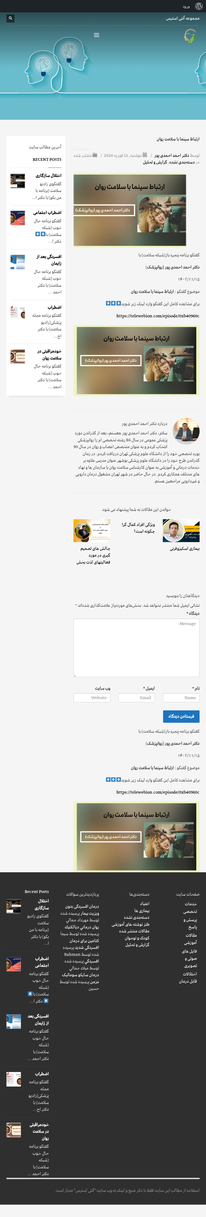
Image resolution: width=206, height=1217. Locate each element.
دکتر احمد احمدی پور (171, 155)
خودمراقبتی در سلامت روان (49, 354)
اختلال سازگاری (48, 176)
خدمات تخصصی (190, 907)
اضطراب (54, 307)
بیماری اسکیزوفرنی (185, 548)
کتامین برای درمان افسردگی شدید (84, 944)
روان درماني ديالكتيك (82, 927)
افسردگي (91, 961)
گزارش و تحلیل (155, 162)
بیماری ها (141, 911)
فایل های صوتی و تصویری (189, 959)
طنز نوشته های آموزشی (130, 924)
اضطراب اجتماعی (47, 213)
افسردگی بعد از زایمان (48, 260)
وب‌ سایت (102, 688)
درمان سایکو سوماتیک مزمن (80, 978)
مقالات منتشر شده (134, 931)
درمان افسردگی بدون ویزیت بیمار (82, 909)
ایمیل (149, 688)
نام (196, 688)
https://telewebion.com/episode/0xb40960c (158, 316)
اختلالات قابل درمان (188, 978)
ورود (186, 6)
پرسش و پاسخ (190, 923)
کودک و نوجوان (137, 938)
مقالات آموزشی (190, 939)
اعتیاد (144, 904)
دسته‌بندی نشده (182, 162)
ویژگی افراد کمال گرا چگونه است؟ (138, 528)
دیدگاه (193, 613)
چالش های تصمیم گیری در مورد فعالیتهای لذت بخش (93, 555)
